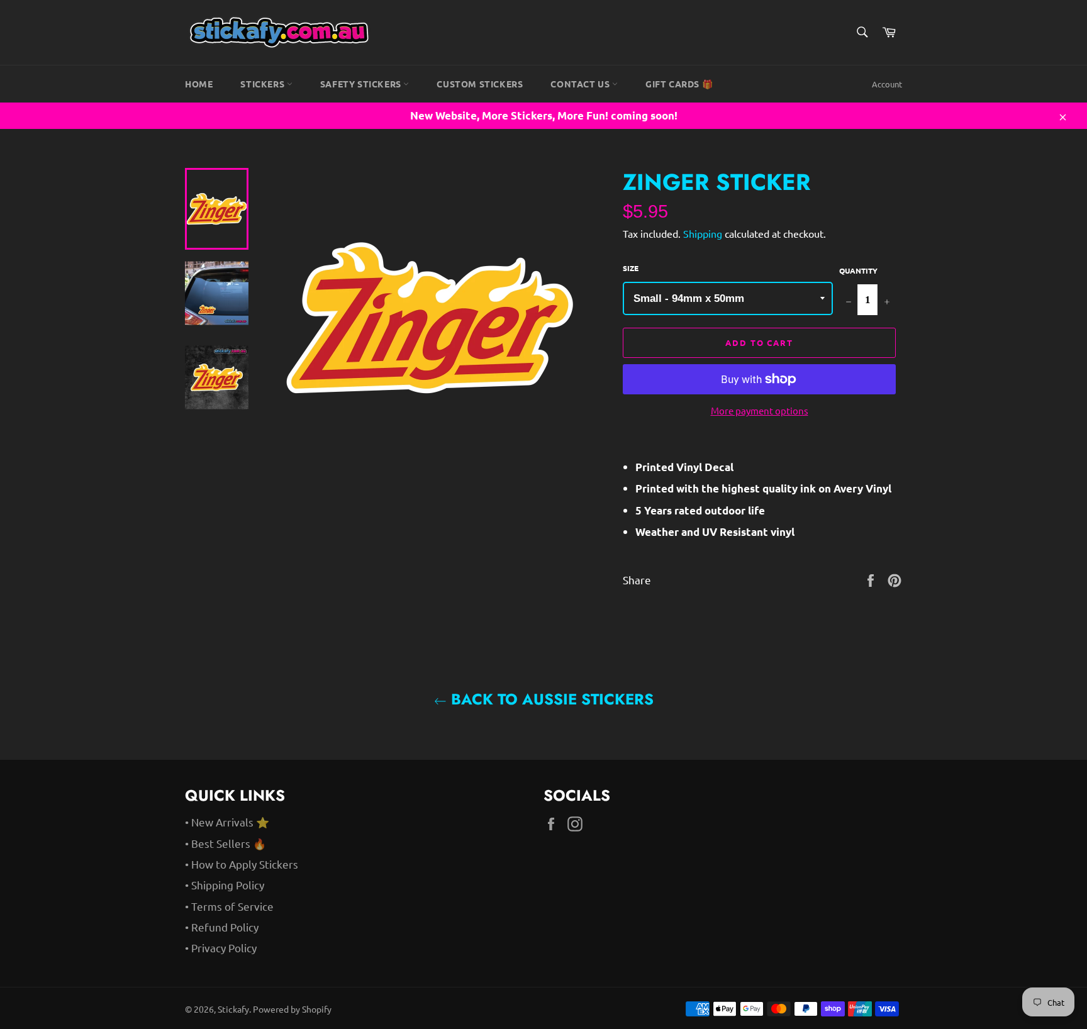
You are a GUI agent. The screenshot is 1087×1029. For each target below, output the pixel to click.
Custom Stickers (480, 83)
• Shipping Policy (224, 884)
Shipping (702, 233)
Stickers (263, 83)
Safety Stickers (362, 83)
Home (199, 83)
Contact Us (581, 83)
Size (630, 268)
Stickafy (233, 1009)
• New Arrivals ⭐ (227, 821)
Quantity (858, 270)
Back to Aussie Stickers (550, 699)
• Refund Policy (222, 926)
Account (887, 84)
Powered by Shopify (292, 1009)
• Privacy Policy (221, 947)
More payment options (759, 410)
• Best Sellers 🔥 (225, 843)
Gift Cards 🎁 (679, 83)
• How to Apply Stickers (241, 863)
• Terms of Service (229, 906)
